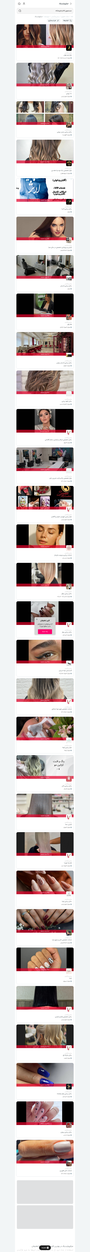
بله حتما (45, 631)
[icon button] (70, 3)
